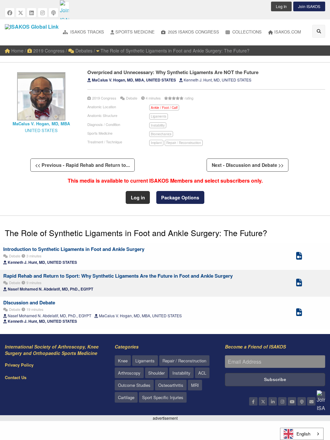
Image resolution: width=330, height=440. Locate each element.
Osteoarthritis (170, 385)
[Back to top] (309, 400)
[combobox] (302, 434)
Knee (123, 361)
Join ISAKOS (309, 6)
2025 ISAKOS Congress (193, 32)
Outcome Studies (134, 385)
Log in (138, 197)
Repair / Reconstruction (183, 142)
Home (17, 50)
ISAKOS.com (287, 32)
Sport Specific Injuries (162, 397)
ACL (202, 373)
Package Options (180, 197)
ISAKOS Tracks (86, 32)
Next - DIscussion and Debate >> (248, 165)
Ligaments (158, 116)
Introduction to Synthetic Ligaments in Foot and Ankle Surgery (73, 249)
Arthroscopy (129, 373)
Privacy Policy (19, 365)
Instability (158, 125)
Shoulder (156, 373)
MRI (195, 385)
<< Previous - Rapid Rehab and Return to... (82, 165)
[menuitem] (83, 32)
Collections (246, 32)
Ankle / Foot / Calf (164, 107)
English (303, 434)
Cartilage (126, 397)
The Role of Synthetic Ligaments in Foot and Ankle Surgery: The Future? (174, 50)
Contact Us (15, 377)
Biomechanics (161, 134)
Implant (156, 142)
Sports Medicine (135, 32)
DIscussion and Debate (29, 302)
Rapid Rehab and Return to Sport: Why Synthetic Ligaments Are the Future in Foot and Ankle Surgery (118, 275)
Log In (281, 6)
